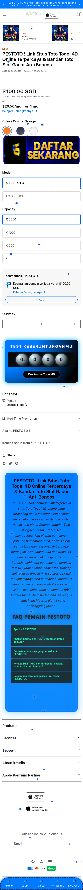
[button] (4, 15)
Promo (9, 885)
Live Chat (74, 885)
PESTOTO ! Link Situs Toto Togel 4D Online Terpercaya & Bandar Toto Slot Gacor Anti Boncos (41, 4)
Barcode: (28, 71)
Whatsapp (57, 885)
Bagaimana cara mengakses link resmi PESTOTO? (37, 677)
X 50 (9, 258)
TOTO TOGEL (15, 196)
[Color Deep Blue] (20, 131)
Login (25, 885)
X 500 (10, 245)
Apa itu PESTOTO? (25, 629)
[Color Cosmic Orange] (7, 131)
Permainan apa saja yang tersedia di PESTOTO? (35, 653)
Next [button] (79, 4)
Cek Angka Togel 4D (41, 374)
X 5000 (11, 219)
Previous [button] (4, 4)
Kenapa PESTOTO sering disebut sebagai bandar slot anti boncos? (38, 665)
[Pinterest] (17, 464)
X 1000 (10, 233)
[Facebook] (5, 464)
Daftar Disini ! (65, 5)
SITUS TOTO (15, 183)
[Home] (33, 14)
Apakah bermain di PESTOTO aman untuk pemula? (39, 640)
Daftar (41, 885)
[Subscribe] (68, 844)
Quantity (8, 314)
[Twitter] (11, 464)
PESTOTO (19, 503)
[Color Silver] (33, 131)
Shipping (21, 96)
